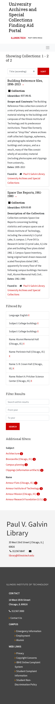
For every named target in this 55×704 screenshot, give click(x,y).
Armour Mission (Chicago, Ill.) (21, 494)
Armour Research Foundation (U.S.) (24, 499)
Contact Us (16, 618)
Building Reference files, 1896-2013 (25, 82)
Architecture (13, 453)
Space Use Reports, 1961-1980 (24, 194)
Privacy (20, 653)
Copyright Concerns (26, 657)
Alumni (20, 640)
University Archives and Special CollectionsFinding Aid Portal (23, 17)
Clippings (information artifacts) (23, 470)
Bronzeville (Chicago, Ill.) (19, 459)
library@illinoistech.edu (21, 555)
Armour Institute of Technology (23, 488)
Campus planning (15, 464)
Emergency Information (28, 631)
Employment (23, 635)
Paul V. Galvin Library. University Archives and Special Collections (26, 178)
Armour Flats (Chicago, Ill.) (20, 482)
